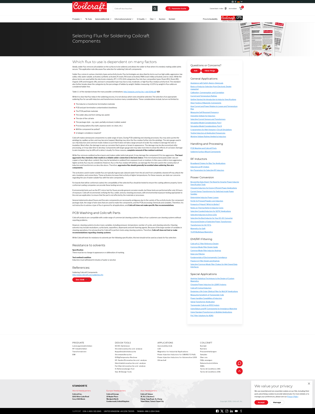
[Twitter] (222, 411)
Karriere (162, 19)
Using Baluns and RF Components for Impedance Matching (213, 309)
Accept (261, 402)
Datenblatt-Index (216, 8)
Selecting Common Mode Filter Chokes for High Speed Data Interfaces (213, 265)
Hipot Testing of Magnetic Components (205, 103)
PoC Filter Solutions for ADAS (201, 316)
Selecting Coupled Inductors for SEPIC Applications (210, 211)
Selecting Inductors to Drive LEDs (203, 215)
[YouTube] (236, 411)
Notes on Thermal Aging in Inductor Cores (206, 208)
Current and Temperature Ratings (203, 96)
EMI (74, 355)
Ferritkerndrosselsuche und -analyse (130, 366)
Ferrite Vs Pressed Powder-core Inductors (206, 201)
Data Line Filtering (197, 254)
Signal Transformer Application (202, 302)
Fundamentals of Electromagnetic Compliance (208, 257)
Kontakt (172, 19)
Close (309, 383)
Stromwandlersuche (123, 355)
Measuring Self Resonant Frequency (204, 112)
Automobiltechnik (165, 346)
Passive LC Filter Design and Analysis (205, 261)
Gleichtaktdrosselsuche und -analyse (130, 363)
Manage (277, 402)
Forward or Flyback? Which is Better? (205, 204)
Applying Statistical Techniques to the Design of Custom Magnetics (212, 279)
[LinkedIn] (231, 411)
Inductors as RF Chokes (199, 167)
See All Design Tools (123, 372)
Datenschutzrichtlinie (209, 363)
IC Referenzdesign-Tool (124, 369)
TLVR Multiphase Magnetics (201, 232)
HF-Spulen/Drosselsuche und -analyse (131, 360)
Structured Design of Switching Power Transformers (210, 222)
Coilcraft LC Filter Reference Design (204, 244)
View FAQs (210, 71)
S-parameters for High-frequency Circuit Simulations (211, 130)
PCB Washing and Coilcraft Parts (203, 148)
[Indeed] (241, 411)
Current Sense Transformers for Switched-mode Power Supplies (212, 192)
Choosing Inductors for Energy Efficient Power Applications (213, 188)
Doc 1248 (80, 280)
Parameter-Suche (179, 8)
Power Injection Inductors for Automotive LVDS (177, 357)
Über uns (204, 357)
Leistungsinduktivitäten (82, 346)
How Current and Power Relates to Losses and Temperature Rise (213, 107)
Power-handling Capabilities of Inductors (206, 298)
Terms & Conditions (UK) (210, 369)
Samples (203, 355)
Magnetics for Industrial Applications (173, 352)
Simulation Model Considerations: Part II (206, 126)
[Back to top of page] (239, 371)
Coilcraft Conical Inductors (200, 288)
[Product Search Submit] (155, 8)
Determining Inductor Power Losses (204, 197)
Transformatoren (79, 352)
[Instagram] (226, 411)
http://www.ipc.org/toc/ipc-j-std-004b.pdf (139, 92)
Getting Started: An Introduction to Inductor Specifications (213, 99)
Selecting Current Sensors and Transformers (207, 119)
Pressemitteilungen (208, 352)
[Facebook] (217, 411)
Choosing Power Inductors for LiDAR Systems (208, 284)
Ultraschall (162, 360)
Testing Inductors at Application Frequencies (207, 133)
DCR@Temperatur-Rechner (126, 357)
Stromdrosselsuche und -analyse (128, 349)
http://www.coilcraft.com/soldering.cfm (87, 275)
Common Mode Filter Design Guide (204, 247)
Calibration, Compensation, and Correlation (207, 92)
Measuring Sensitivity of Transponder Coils (207, 295)
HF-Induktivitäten (79, 349)
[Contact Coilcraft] (239, 363)
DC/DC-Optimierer (122, 346)
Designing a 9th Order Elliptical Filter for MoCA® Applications (214, 291)
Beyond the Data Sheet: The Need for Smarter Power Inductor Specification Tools (214, 183)
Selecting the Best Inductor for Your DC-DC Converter (211, 218)
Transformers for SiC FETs (200, 225)
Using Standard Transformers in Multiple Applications (211, 312)
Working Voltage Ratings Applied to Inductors (208, 136)
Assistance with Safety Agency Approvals (206, 83)
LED (159, 349)
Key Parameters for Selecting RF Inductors (207, 170)
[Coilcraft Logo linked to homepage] (89, 7)
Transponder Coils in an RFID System (204, 305)
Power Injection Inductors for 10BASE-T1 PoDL (177, 355)
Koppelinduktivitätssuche (125, 352)
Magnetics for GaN (197, 228)
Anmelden (233, 8)
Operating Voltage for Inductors (202, 116)
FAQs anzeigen (206, 360)
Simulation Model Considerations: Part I (205, 123)
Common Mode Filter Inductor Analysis (205, 250)
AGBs (202, 366)
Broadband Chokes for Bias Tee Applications (207, 163)
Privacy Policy (292, 397)
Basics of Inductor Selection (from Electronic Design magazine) (210, 87)
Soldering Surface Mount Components (205, 152)
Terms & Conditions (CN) (210, 372)
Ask (195, 71)
